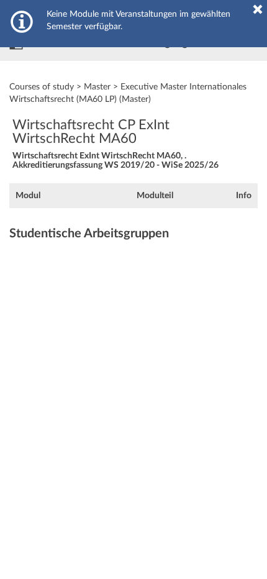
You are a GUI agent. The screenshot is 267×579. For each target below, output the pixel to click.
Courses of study (41, 87)
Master (97, 87)
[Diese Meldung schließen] (257, 9)
